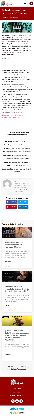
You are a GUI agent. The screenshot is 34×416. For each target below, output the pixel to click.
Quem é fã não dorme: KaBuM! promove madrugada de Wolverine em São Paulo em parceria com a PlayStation (17, 335)
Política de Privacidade (17, 395)
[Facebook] (21, 401)
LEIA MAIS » (8, 261)
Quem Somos (17, 388)
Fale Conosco (17, 392)
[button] (25, 3)
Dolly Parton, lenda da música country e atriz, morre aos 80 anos (14, 244)
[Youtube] (17, 401)
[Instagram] (13, 401)
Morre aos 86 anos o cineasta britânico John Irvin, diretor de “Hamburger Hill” (17, 289)
